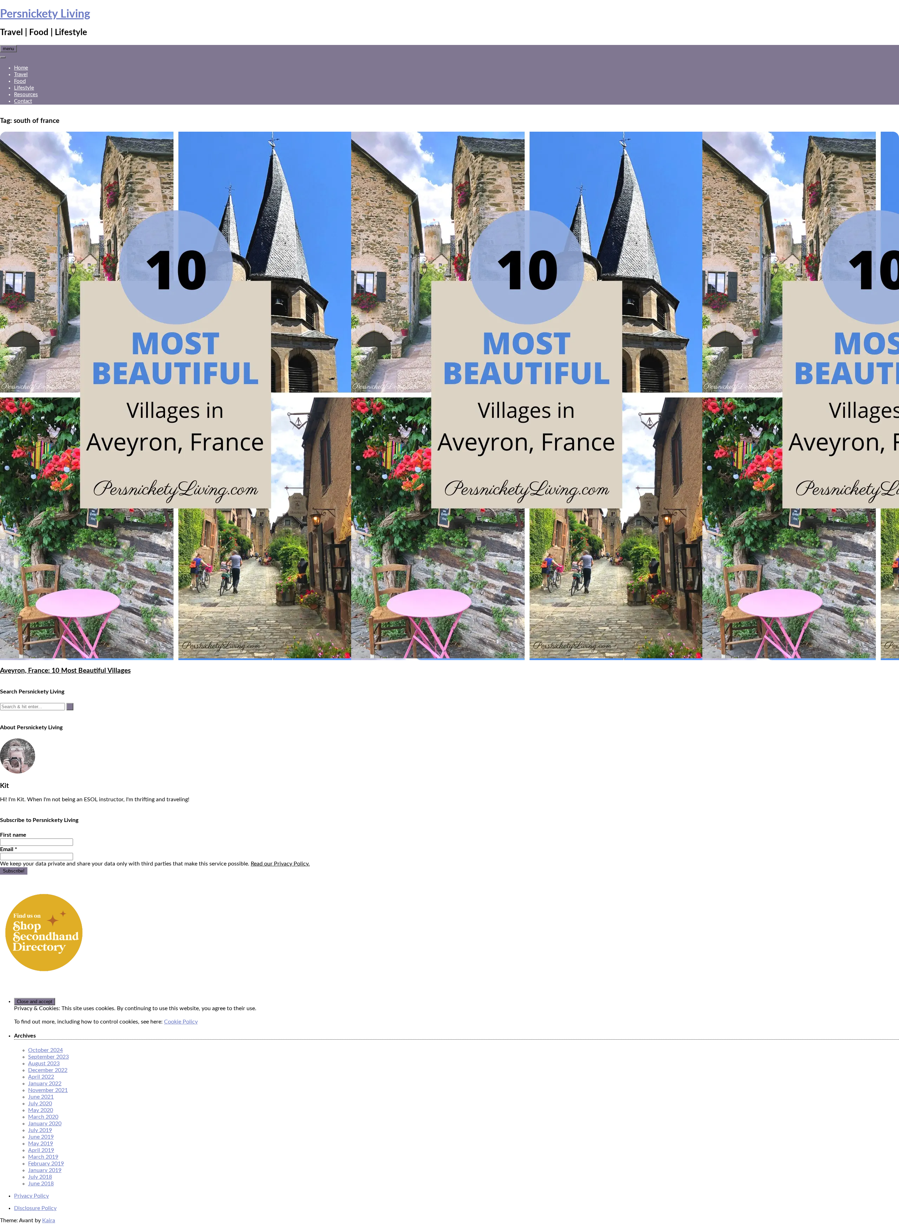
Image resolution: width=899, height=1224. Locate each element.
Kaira (48, 1220)
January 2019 (44, 1170)
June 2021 (41, 1097)
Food (20, 81)
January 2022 (44, 1083)
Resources (26, 94)
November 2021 (48, 1090)
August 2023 (44, 1063)
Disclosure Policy (35, 1208)
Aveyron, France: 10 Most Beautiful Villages (65, 670)
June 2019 (41, 1137)
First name (13, 835)
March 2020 (43, 1117)
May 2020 (40, 1110)
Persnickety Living (45, 14)
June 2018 (41, 1183)
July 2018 (40, 1177)
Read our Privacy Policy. (280, 864)
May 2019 (40, 1143)
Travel (21, 74)
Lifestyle (24, 88)
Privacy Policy (31, 1196)
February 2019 (46, 1163)
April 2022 (41, 1077)
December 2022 (47, 1070)
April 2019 (41, 1150)
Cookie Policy (181, 1022)
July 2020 (40, 1103)
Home (21, 68)
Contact (23, 101)
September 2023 (48, 1057)
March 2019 (43, 1157)
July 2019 (40, 1130)
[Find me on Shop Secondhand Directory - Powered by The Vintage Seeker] (44, 975)
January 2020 (44, 1123)
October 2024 (45, 1050)
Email (8, 849)
